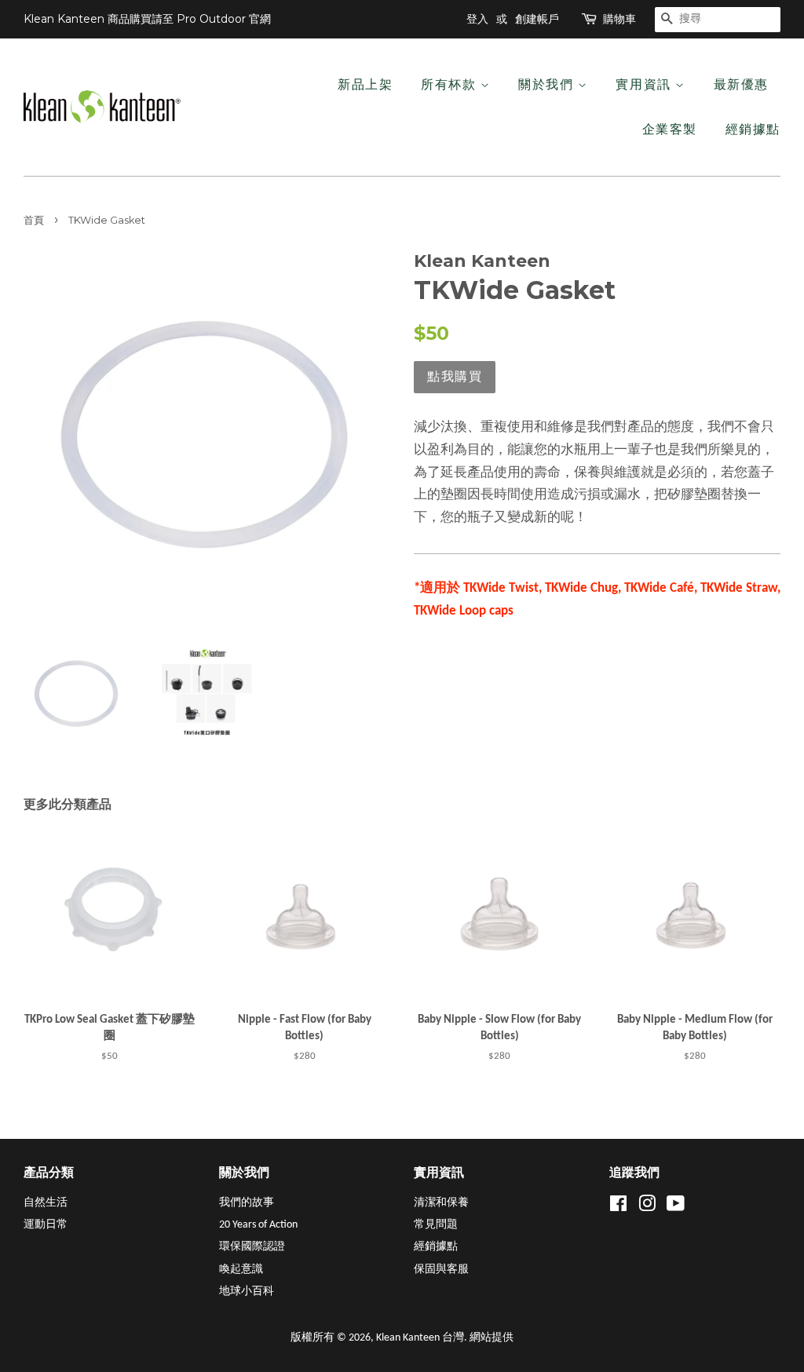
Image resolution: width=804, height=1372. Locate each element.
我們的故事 (246, 1203)
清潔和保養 (441, 1203)
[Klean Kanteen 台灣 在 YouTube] (676, 1207)
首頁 (34, 220)
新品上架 (365, 84)
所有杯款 (451, 84)
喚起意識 (241, 1269)
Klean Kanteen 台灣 (420, 1338)
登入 (477, 19)
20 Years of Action (258, 1225)
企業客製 (669, 129)
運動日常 (46, 1225)
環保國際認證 (252, 1247)
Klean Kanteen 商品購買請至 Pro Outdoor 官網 (147, 19)
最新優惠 (741, 84)
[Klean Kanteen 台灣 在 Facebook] (618, 1207)
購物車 (619, 19)
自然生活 (46, 1203)
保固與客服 (441, 1269)
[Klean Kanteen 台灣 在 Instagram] (647, 1207)
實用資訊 (645, 84)
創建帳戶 (537, 19)
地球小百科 (246, 1291)
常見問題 (436, 1225)
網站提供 (491, 1338)
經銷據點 (752, 129)
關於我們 (548, 84)
